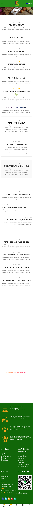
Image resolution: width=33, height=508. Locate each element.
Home (14, 13)
